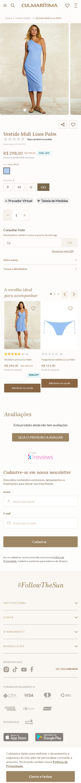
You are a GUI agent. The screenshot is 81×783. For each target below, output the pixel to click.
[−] (7, 215)
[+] (24, 215)
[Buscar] (13, 5)
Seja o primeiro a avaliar (40, 437)
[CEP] (32, 237)
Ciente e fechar (40, 776)
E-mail (6, 513)
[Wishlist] (67, 5)
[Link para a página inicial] (8, 18)
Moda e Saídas (23, 18)
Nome (6, 492)
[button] (6, 171)
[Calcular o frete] (70, 242)
